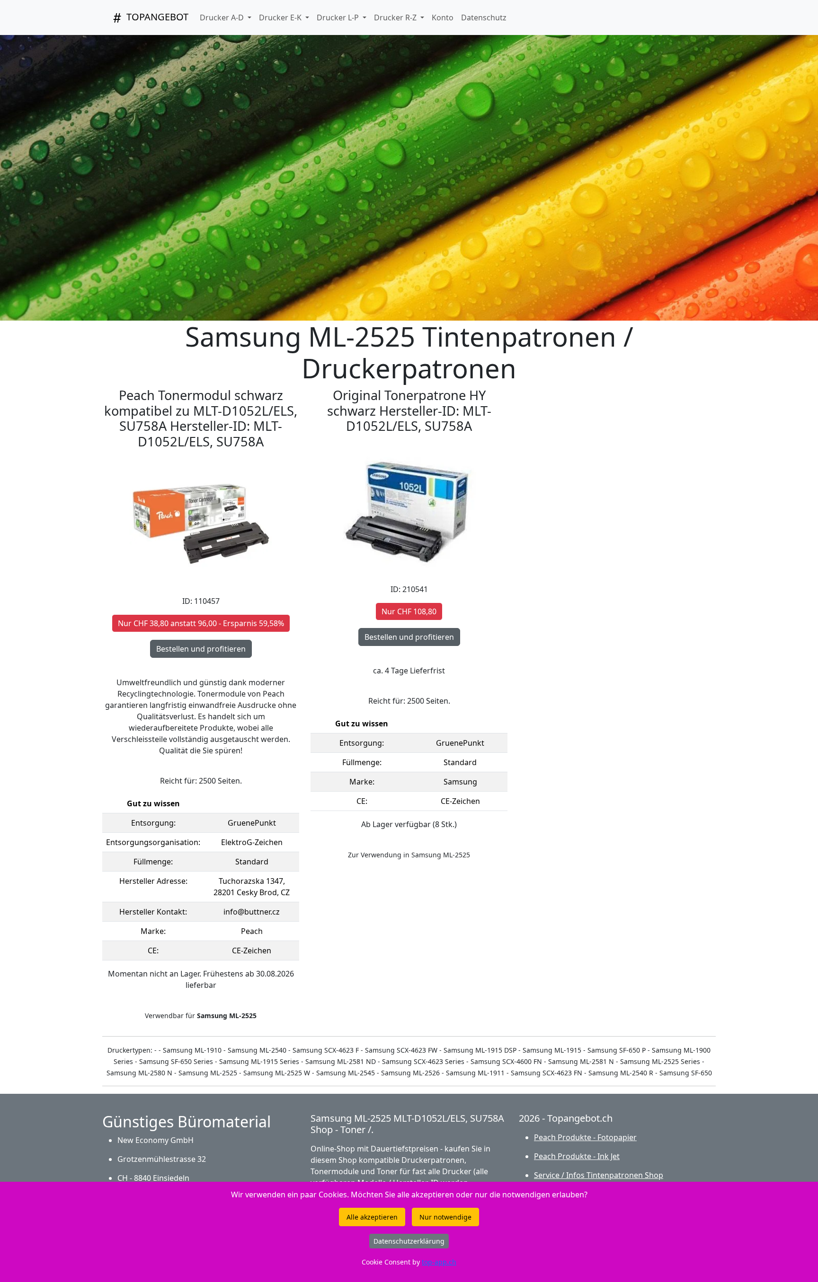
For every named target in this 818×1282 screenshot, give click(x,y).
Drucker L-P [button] (339, 17)
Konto (442, 17)
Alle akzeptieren (372, 1216)
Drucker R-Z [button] (396, 17)
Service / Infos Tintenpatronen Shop (598, 1175)
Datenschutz (484, 17)
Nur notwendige (445, 1216)
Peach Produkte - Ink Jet (577, 1156)
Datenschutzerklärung (409, 1241)
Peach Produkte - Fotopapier (585, 1137)
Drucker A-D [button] (223, 17)
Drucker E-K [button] (281, 17)
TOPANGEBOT (156, 16)
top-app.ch (439, 1261)
